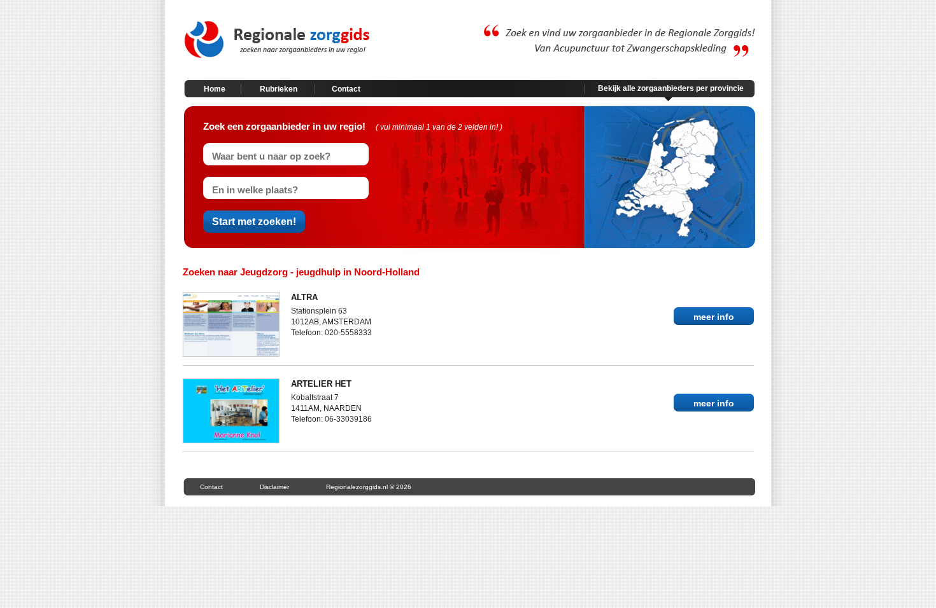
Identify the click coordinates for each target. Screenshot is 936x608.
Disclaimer (274, 486)
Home (214, 89)
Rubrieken (278, 89)
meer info (713, 317)
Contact (346, 89)
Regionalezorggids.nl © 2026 (368, 486)
